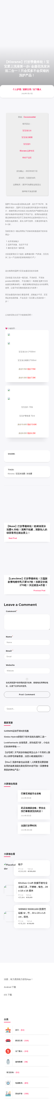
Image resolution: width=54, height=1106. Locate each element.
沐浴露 (29, 473)
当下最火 (37, 89)
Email (9, 651)
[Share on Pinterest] (19, 458)
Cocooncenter (30, 117)
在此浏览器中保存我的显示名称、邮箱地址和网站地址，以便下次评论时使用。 (27, 684)
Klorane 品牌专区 (27, 151)
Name (9, 636)
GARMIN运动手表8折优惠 (16, 731)
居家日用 (27, 89)
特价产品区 (27, 158)
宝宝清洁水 (27, 130)
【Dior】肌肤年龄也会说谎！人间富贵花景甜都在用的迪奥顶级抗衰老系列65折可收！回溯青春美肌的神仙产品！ (26, 766)
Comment (11, 611)
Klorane (11, 473)
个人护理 (17, 89)
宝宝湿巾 (27, 144)
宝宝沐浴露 (20, 473)
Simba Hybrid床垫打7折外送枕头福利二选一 (25, 736)
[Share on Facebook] (9, 458)
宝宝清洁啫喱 (27, 137)
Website (10, 665)
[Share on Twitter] (14, 458)
